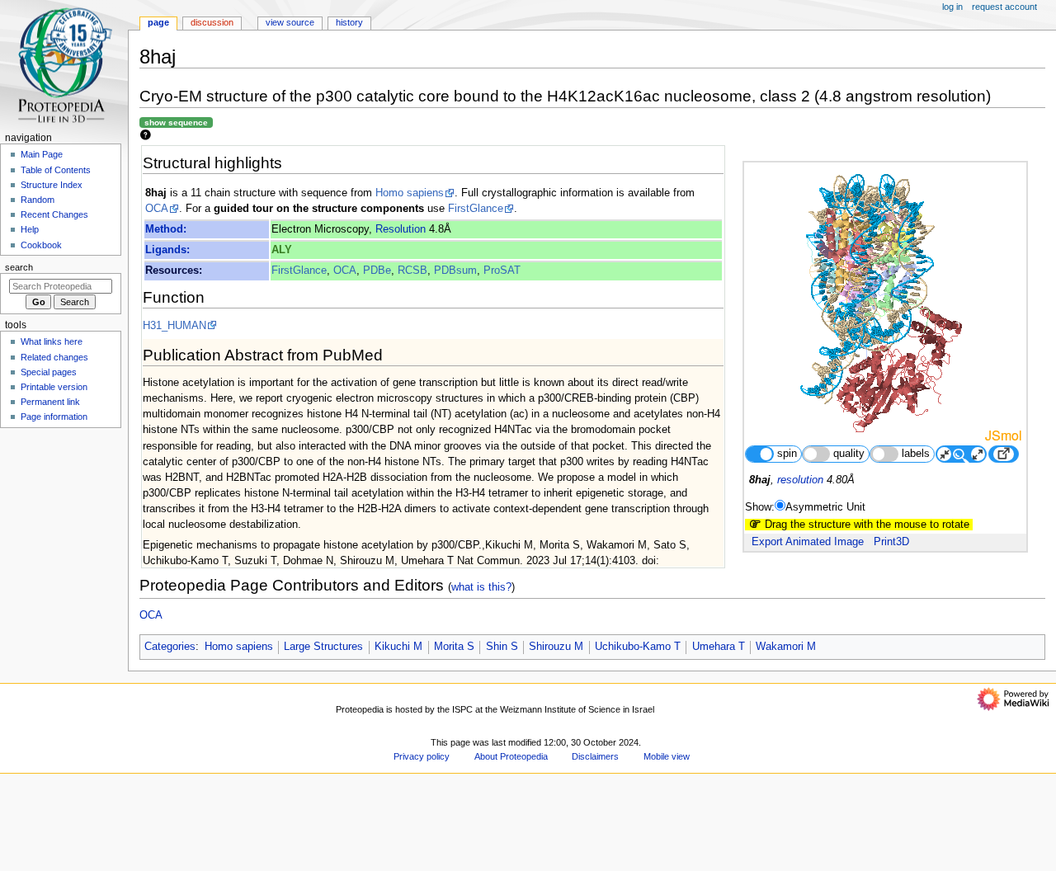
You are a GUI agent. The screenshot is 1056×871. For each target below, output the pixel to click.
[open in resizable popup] (1003, 454)
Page (158, 22)
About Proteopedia (511, 756)
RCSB (412, 270)
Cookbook (41, 245)
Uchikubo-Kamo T (638, 646)
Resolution (400, 229)
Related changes (54, 357)
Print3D (891, 542)
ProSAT (502, 270)
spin (787, 453)
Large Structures (323, 646)
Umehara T (718, 646)
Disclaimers (595, 756)
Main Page (42, 154)
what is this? (481, 587)
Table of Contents (56, 170)
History (349, 22)
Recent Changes (54, 214)
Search (19, 267)
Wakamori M (786, 646)
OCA (156, 208)
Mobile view (667, 756)
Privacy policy (422, 756)
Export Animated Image (808, 542)
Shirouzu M (556, 646)
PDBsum (455, 270)
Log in (952, 7)
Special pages (49, 372)
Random (37, 200)
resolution (800, 480)
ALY (281, 250)
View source (290, 22)
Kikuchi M (398, 646)
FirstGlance (475, 208)
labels (916, 453)
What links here (51, 341)
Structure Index (51, 185)
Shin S (502, 646)
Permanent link (50, 402)
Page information (54, 416)
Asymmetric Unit (825, 507)
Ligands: (167, 250)
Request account (1004, 7)
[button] (160, 865)
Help (30, 229)
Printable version (54, 387)
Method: (165, 229)
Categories (170, 646)
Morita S (454, 646)
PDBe (377, 270)
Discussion (212, 22)
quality (849, 453)
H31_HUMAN (174, 326)
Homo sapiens (409, 193)
